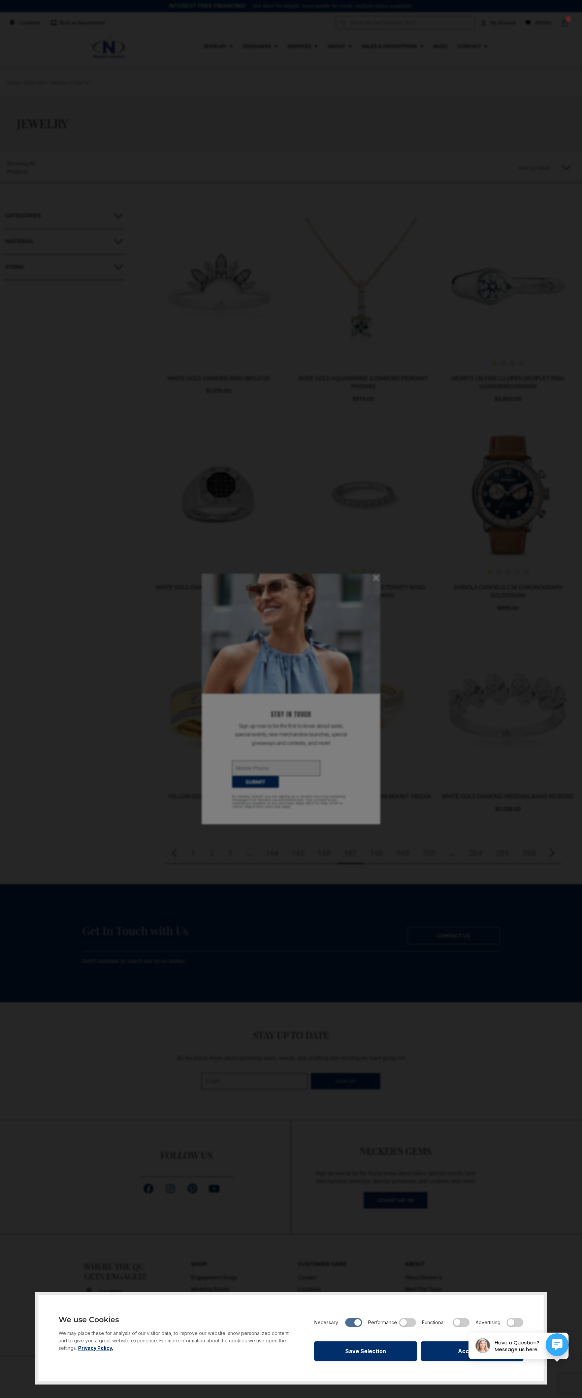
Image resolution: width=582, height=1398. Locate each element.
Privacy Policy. (95, 1348)
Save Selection (365, 1351)
